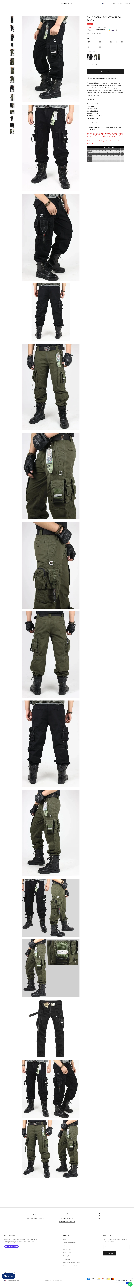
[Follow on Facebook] (5, 1272)
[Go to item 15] (12, 131)
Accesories (93, 8)
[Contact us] (130, 1284)
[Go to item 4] (12, 45)
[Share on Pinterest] (97, 34)
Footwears (69, 8)
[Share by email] (100, 34)
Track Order (67, 1259)
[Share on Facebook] (92, 34)
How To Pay (67, 1253)
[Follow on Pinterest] (15, 1272)
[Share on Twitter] (94, 34)
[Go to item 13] (12, 118)
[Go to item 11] (12, 105)
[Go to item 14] (12, 125)
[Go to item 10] (12, 97)
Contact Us (67, 1249)
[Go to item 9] (12, 88)
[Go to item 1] (12, 19)
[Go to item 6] (12, 62)
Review (102, 8)
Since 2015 (59, 1280)
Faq (64, 1239)
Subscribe (109, 1253)
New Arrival (33, 8)
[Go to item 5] (12, 53)
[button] (105, 30)
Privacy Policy (67, 1256)
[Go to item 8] (12, 79)
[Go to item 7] (12, 71)
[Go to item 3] (12, 37)
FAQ (99, 1218)
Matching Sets (81, 8)
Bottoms (59, 8)
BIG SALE (43, 8)
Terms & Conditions (69, 1243)
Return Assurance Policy (71, 1263)
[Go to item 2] (12, 28)
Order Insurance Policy (70, 1266)
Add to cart (105, 71)
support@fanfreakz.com (67, 1221)
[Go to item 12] (12, 112)
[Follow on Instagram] (10, 1272)
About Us (66, 1246)
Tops (51, 8)
